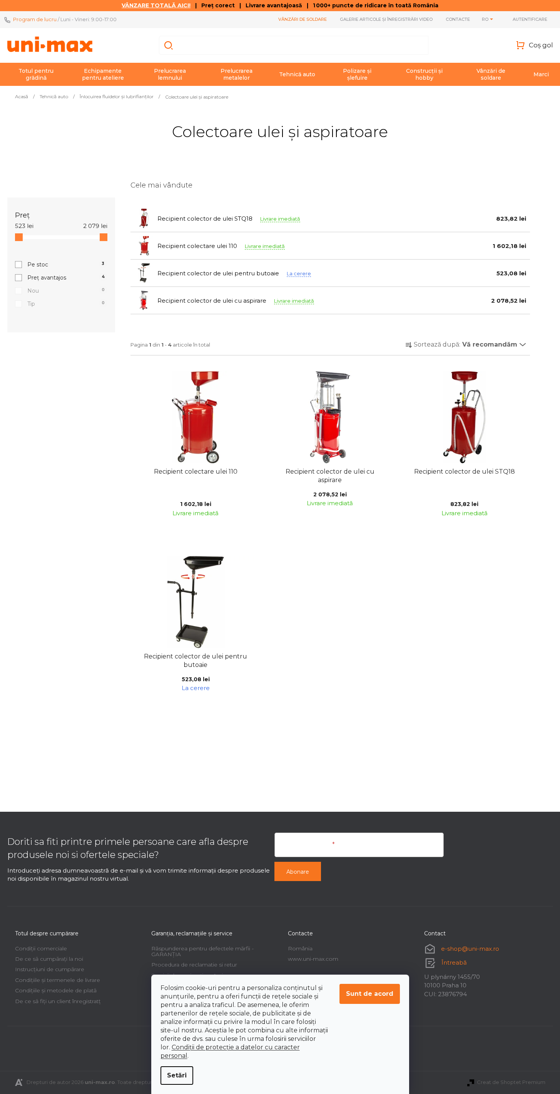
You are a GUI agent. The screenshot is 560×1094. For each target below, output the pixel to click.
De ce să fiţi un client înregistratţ (58, 1001)
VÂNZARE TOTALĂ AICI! (156, 5)
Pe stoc (66, 264)
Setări (177, 1075)
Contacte (458, 19)
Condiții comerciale (41, 948)
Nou (66, 290)
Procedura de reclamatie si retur (194, 964)
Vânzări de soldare (302, 19)
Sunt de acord (369, 993)
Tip (66, 303)
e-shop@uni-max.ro (470, 948)
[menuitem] (36, 74)
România (300, 948)
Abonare (297, 871)
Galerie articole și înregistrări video (386, 19)
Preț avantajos (66, 277)
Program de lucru (35, 19)
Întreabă (454, 962)
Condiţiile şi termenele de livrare (57, 980)
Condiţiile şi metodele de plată (56, 990)
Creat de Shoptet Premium (511, 1082)
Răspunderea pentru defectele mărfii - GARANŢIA (202, 951)
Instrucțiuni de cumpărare (49, 969)
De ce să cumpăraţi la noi (49, 958)
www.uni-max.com (313, 958)
